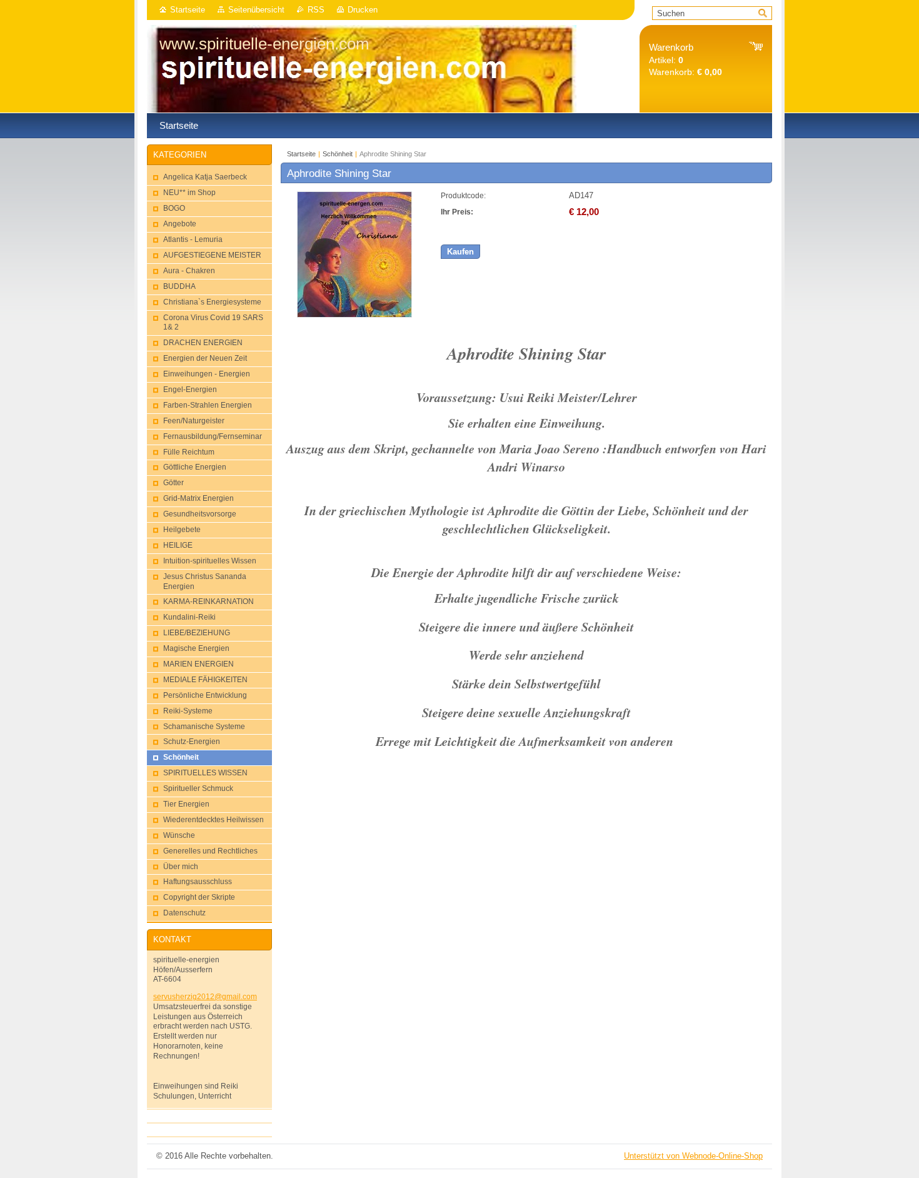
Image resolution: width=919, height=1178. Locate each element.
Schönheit (338, 154)
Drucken (363, 9)
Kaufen (460, 251)
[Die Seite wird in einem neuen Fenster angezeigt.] (354, 315)
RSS (316, 9)
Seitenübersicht (256, 9)
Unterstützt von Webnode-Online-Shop (693, 1155)
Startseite (187, 9)
